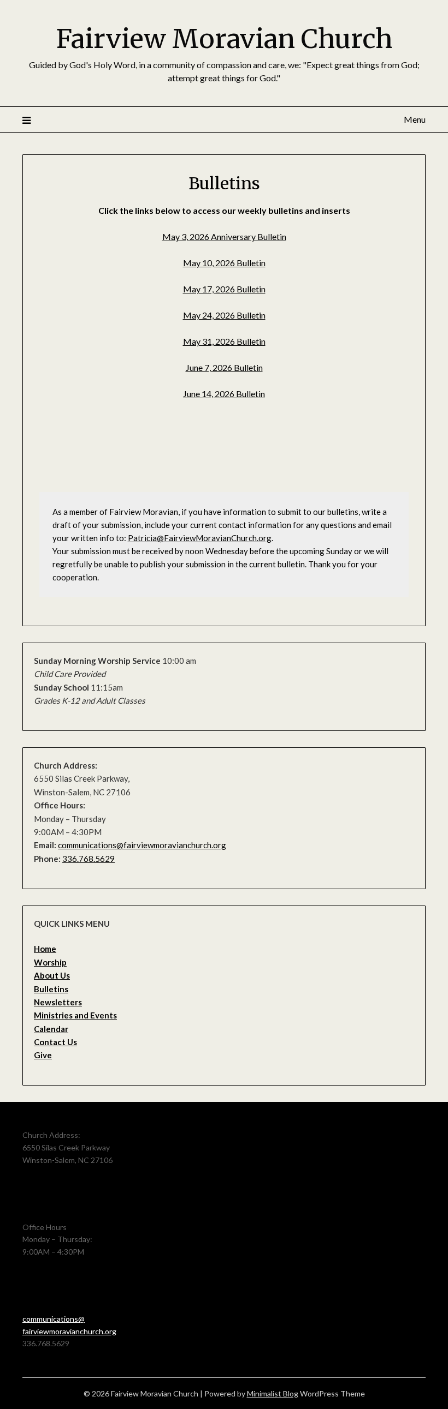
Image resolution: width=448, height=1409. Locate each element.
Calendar (51, 1029)
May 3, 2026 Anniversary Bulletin (224, 236)
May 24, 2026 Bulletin (224, 315)
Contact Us (55, 1042)
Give (43, 1055)
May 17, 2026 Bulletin (224, 289)
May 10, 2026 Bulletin (224, 262)
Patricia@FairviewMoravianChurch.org (200, 538)
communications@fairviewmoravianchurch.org (142, 845)
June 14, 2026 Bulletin (224, 393)
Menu (415, 119)
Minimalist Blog (272, 1393)
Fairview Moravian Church (224, 38)
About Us (52, 975)
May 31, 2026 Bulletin (224, 341)
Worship (50, 962)
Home (45, 949)
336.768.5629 (88, 859)
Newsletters (58, 1002)
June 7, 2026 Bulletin (224, 367)
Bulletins (51, 989)
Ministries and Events (75, 1015)
